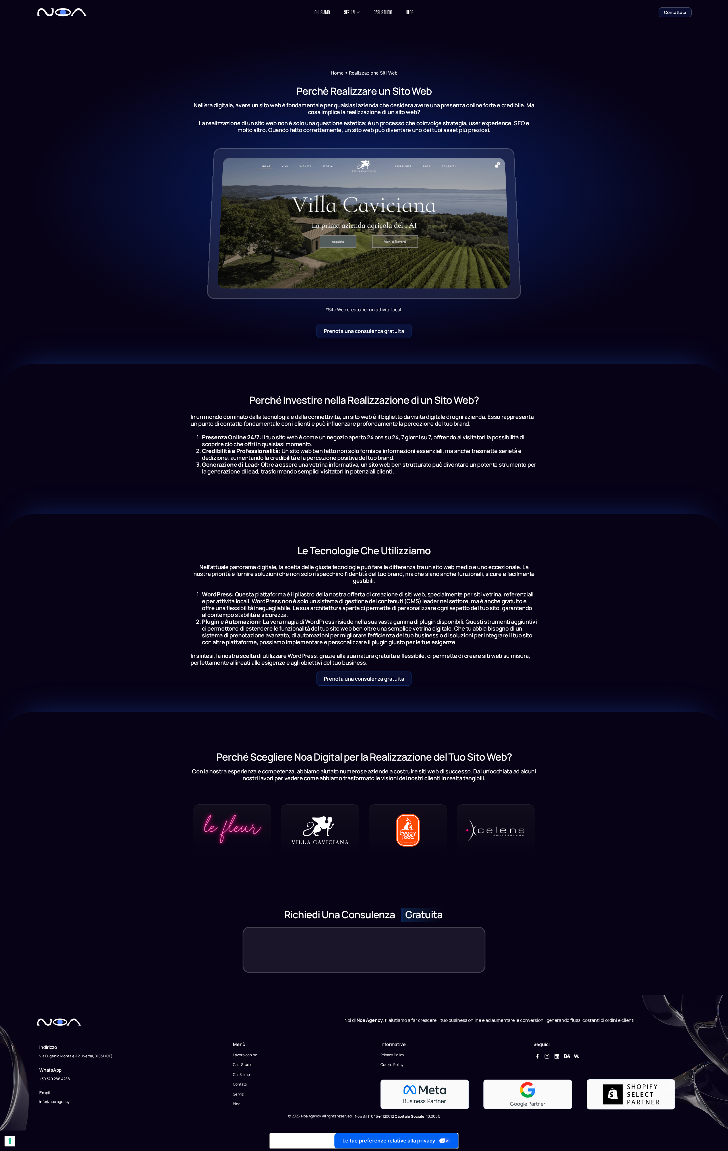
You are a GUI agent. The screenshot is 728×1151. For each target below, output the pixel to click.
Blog (409, 12)
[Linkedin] (557, 1056)
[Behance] (567, 1056)
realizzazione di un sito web (381, 112)
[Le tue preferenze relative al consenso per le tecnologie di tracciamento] (10, 1141)
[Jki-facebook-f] (537, 1056)
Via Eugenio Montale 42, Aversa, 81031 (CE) (76, 1056)
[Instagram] (547, 1056)
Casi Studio (383, 12)
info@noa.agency (54, 1101)
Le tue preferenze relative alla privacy (388, 1141)
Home (337, 73)
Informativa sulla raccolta (302, 1141)
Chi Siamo (322, 12)
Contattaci (675, 12)
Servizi (349, 12)
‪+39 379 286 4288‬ (54, 1078)
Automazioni (242, 621)
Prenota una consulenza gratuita (364, 331)
